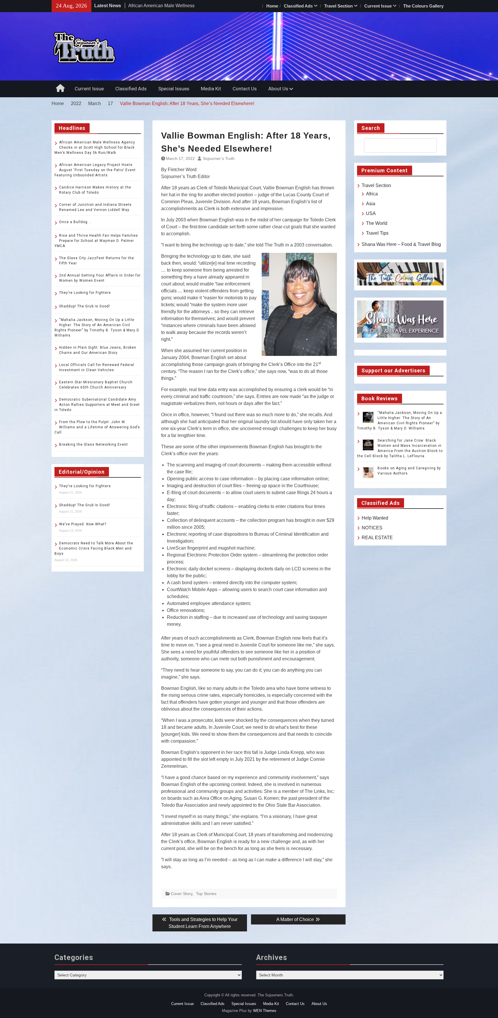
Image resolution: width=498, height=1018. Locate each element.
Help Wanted (375, 517)
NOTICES (372, 527)
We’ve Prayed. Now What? (82, 524)
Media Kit (211, 88)
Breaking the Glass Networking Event (93, 444)
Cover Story (181, 893)
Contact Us (245, 88)
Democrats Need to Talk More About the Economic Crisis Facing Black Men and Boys (93, 548)
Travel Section (338, 5)
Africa (372, 193)
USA (371, 213)
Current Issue (378, 5)
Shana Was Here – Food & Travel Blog (401, 244)
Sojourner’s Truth (219, 158)
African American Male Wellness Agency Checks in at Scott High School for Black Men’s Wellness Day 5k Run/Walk (94, 147)
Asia (370, 203)
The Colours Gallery (423, 5)
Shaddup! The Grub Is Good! (84, 306)
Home (272, 5)
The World (376, 223)
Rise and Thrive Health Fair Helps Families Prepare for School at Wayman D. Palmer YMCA (96, 241)
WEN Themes (264, 1010)
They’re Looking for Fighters (85, 293)
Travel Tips (377, 233)
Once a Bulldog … (75, 222)
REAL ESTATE (377, 537)
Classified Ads (298, 5)
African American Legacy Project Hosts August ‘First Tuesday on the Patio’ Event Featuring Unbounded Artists (95, 170)
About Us (278, 88)
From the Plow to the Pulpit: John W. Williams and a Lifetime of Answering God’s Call (97, 427)
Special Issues (173, 88)
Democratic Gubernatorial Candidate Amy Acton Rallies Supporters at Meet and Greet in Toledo (97, 404)
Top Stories (206, 893)
